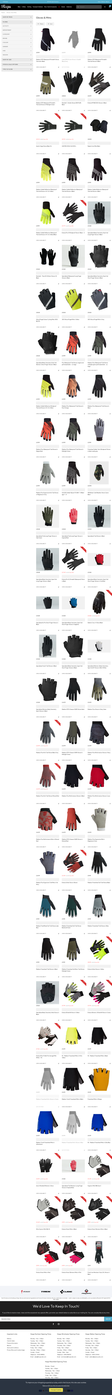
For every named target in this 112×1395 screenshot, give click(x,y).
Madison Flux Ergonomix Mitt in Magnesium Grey (96, 840)
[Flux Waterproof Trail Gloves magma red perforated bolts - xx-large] (73, 342)
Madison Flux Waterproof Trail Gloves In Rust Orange (72, 407)
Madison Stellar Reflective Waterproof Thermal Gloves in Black (72, 190)
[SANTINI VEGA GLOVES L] (73, 126)
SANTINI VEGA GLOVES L (69, 146)
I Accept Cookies (56, 1390)
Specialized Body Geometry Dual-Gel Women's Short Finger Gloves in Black (46, 363)
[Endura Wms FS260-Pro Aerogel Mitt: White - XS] (47, 1036)
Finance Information (12, 1343)
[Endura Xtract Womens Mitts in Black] (99, 1209)
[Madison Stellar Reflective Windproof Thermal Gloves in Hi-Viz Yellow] (47, 386)
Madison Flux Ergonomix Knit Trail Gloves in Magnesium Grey (47, 493)
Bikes (19, 6)
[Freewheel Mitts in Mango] (99, 1079)
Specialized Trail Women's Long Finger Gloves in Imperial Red (72, 1186)
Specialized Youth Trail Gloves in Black (46, 666)
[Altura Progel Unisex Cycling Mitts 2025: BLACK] (47, 299)
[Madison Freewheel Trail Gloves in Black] (47, 949)
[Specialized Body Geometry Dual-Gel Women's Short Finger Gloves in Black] (47, 342)
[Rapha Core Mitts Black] (99, 126)
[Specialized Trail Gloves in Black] (99, 516)
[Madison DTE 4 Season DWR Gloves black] (73, 689)
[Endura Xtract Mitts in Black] (73, 1209)
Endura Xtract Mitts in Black (69, 1229)
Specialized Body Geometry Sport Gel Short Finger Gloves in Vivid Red (98, 580)
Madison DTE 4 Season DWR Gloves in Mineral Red (72, 840)
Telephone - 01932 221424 (92, 1354)
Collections (69, 6)
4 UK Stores (5, 1)
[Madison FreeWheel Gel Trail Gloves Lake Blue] (47, 906)
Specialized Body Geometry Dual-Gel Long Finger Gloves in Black (98, 233)
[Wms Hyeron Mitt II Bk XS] (47, 1209)
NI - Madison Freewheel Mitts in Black (98, 1055)
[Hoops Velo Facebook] (53, 1324)
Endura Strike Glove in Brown (70, 882)
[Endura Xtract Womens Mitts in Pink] (73, 1252)
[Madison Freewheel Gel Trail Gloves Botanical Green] (73, 906)
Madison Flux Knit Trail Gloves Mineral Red (47, 796)
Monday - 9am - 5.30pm (63, 1338)
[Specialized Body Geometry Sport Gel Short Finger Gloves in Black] (73, 646)
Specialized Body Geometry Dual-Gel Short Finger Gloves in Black (98, 277)
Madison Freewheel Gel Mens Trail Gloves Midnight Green (73, 970)
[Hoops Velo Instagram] (59, 1324)
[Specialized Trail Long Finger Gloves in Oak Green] (47, 516)
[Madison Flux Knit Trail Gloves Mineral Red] (47, 776)
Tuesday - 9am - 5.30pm (36, 1341)
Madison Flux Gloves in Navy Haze (97, 709)
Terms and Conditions (13, 1347)
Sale (59, 6)
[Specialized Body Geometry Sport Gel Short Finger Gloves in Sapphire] (73, 602)
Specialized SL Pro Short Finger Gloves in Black (47, 623)
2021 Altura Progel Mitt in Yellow (70, 319)
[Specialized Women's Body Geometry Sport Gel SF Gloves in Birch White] (99, 646)
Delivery (103, 1)
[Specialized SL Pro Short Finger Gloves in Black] (47, 602)
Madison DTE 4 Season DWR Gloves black (73, 709)
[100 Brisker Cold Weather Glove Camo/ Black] (99, 472)
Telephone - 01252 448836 (37, 1354)
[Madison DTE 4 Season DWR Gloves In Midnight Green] (73, 732)
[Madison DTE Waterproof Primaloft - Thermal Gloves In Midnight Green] (47, 82)
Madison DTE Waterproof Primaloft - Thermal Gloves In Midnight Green (46, 103)
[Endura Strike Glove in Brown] (73, 862)
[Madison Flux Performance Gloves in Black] (73, 776)
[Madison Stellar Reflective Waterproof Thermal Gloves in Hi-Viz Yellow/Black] (47, 212)
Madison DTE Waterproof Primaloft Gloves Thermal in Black (47, 60)
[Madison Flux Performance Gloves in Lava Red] (99, 776)
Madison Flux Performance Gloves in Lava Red (99, 796)
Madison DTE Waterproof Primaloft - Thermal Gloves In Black (97, 60)
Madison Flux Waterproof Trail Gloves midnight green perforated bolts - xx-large (98, 364)
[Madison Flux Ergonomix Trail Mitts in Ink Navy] (47, 862)
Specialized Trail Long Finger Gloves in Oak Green (46, 537)
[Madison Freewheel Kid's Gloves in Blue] (73, 1122)
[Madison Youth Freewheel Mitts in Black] (73, 1079)
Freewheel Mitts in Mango (95, 1099)
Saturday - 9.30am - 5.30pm (37, 1350)
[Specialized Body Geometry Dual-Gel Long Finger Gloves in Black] (99, 212)
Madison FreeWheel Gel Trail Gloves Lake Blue (47, 926)
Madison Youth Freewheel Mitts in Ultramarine (45, 1143)
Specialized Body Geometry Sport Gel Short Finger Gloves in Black (72, 666)
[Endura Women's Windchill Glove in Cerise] (99, 992)
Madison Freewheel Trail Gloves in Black (47, 969)
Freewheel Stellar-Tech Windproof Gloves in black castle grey (99, 450)
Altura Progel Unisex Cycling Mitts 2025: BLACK (47, 320)
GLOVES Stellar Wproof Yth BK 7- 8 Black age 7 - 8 (73, 493)
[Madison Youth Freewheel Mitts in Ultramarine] (47, 1122)
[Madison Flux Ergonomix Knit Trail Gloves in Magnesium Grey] (47, 472)
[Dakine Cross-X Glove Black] (99, 602)
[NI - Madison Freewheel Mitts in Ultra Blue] (99, 1122)
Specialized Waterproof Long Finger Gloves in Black (71, 277)
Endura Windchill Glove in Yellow (70, 1012)
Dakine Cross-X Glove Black (95, 622)
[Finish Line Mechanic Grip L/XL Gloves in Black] (99, 1252)
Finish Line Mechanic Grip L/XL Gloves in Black (99, 1273)
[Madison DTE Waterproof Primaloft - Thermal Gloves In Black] (99, 39)
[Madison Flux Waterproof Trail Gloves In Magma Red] (47, 429)
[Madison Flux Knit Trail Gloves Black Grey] (47, 732)
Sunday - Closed (34, 1352)
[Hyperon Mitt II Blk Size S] (99, 1165)
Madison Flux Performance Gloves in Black (73, 796)
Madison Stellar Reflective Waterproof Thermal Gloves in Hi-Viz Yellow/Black (46, 233)
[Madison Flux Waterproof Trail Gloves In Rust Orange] (73, 386)
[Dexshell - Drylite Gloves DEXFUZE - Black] (73, 82)
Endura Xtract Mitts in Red (43, 1272)
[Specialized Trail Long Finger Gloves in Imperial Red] (73, 516)
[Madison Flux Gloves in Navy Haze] (99, 689)
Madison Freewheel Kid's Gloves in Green (47, 1099)
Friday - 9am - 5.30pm (36, 1347)
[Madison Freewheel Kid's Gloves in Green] (47, 1079)
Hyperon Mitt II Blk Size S (94, 1185)
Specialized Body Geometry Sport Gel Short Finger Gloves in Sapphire (72, 623)
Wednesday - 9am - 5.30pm (37, 1343)
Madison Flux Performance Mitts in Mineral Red (47, 840)
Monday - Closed (49, 1366)
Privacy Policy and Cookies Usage (16, 1350)
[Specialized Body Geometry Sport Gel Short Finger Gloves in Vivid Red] (99, 559)
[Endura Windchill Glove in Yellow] (73, 992)
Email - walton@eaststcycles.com (94, 1357)
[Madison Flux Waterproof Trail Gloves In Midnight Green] (73, 429)
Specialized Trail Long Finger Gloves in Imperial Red (72, 537)
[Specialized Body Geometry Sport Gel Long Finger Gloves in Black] (47, 559)
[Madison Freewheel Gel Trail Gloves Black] (99, 862)
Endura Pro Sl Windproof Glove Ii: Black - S (73, 232)
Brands (63, 6)
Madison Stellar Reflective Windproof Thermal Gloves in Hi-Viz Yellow (46, 407)
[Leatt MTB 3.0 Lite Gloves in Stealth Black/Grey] (73, 39)
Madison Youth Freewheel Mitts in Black (72, 1099)
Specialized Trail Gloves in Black (96, 536)
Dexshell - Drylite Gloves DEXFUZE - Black (72, 103)
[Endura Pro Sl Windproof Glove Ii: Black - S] (73, 212)
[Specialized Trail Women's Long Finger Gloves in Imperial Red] (73, 1165)
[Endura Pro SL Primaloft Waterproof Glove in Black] (73, 559)
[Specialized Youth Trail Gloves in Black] (47, 646)
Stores (99, 1)
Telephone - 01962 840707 (64, 1354)
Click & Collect (11, 1341)
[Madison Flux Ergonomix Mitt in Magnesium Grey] (99, 819)
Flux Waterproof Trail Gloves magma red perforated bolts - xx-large (73, 363)
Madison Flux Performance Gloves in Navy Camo (99, 753)
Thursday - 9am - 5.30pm (37, 1345)
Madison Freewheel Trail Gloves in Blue (98, 926)
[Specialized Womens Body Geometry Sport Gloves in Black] (47, 689)
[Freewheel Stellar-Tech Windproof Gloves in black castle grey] (99, 429)
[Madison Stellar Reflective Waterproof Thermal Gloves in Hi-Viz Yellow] (47, 169)
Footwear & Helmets (38, 6)
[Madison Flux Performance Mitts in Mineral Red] (47, 819)
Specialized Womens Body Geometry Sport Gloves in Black (46, 710)
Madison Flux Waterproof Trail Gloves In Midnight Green (72, 450)
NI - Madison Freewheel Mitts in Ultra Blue (99, 1142)
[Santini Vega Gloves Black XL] (47, 126)
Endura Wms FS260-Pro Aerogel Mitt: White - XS (46, 1056)
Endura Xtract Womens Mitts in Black (98, 1229)
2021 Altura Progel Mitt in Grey (96, 319)
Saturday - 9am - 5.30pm (92, 1350)
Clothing (29, 6)
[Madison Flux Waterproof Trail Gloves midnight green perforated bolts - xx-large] (99, 342)
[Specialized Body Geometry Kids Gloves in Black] (47, 992)
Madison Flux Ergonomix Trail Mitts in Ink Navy (47, 883)
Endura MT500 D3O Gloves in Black (97, 103)
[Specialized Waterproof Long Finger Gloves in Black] (73, 256)
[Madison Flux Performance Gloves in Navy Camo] (99, 732)
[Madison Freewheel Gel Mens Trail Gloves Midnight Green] (73, 949)
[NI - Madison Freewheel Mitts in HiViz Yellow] (73, 1036)
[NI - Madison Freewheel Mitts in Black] (99, 1036)
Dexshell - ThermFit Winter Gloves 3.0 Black (46, 277)
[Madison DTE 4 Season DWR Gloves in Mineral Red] (73, 819)
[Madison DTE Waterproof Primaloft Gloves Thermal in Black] (47, 39)
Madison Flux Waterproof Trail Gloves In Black (98, 407)
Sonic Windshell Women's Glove (45, 1185)
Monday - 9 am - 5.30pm (37, 1338)
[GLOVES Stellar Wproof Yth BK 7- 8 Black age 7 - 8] (73, 472)
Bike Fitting (53, 1)
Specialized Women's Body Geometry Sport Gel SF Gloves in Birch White (98, 666)
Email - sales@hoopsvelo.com (38, 1357)
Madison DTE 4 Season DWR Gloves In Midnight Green (72, 753)
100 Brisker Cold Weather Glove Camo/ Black (98, 493)
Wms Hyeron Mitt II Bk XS (43, 1229)
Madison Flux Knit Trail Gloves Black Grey (47, 752)
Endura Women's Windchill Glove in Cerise (99, 1012)
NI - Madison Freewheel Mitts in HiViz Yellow (72, 1056)
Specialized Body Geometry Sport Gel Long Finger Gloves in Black (46, 580)
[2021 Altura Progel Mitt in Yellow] (73, 299)
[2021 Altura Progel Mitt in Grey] (99, 299)
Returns (107, 1)
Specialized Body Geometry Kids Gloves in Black (47, 1013)
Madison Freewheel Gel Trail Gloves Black (99, 882)
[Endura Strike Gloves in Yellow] (99, 949)
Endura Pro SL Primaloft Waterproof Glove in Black (73, 580)
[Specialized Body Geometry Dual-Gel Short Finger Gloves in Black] (99, 256)
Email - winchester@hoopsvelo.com (66, 1357)
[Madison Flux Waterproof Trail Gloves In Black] (99, 386)
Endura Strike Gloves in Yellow (96, 969)
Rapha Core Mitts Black (94, 146)
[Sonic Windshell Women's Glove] (47, 1165)
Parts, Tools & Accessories (50, 6)
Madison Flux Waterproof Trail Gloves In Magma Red (47, 450)
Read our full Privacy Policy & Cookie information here (56, 1385)
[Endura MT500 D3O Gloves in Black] (99, 82)
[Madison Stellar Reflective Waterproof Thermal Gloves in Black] (73, 169)
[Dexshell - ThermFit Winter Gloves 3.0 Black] (47, 256)
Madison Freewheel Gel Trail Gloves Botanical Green (71, 926)
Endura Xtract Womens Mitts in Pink (71, 1272)
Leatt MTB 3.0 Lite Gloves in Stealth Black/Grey (71, 60)
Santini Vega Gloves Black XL (44, 146)
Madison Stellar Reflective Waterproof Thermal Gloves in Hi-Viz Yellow (46, 190)
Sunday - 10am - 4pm (63, 1352)
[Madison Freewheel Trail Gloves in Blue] (99, 906)
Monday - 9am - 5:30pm (91, 1338)
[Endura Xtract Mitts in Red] (47, 1252)
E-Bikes (24, 6)
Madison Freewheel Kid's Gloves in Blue (72, 1142)
